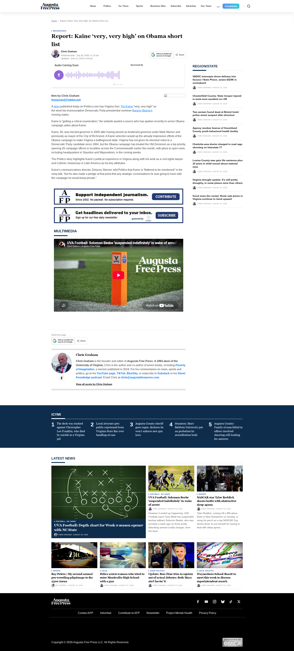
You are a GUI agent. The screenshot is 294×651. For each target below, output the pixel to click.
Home (54, 21)
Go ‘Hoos (123, 6)
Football (61, 521)
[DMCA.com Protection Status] (232, 642)
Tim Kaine (127, 106)
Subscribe (175, 6)
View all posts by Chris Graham (94, 384)
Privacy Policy (207, 613)
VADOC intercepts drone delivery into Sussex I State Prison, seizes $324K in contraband (215, 79)
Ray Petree (60, 585)
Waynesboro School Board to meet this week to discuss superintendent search (216, 577)
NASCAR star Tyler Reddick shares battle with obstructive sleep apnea (216, 501)
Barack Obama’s (142, 110)
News (93, 6)
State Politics (157, 571)
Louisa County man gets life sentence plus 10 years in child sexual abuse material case (218, 163)
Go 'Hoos (71, 521)
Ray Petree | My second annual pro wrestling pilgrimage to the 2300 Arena (72, 577)
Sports (139, 6)
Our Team (206, 6)
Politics (107, 6)
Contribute (231, 6)
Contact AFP (85, 613)
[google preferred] (162, 54)
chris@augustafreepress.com (140, 377)
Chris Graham (87, 355)
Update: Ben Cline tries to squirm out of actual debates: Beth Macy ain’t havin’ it (170, 577)
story (57, 106)
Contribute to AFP (129, 613)
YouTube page (106, 373)
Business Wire (158, 6)
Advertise (191, 6)
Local (105, 571)
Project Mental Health (179, 613)
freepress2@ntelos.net (66, 99)
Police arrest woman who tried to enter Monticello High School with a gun (122, 577)
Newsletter (152, 613)
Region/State (60, 31)
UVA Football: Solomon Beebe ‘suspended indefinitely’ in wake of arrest (170, 501)
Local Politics (206, 571)
